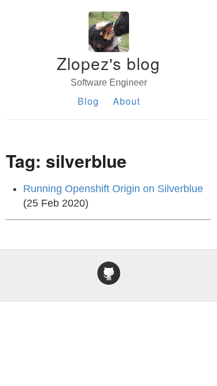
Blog (88, 101)
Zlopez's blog (108, 63)
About (126, 101)
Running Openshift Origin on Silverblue (113, 188)
